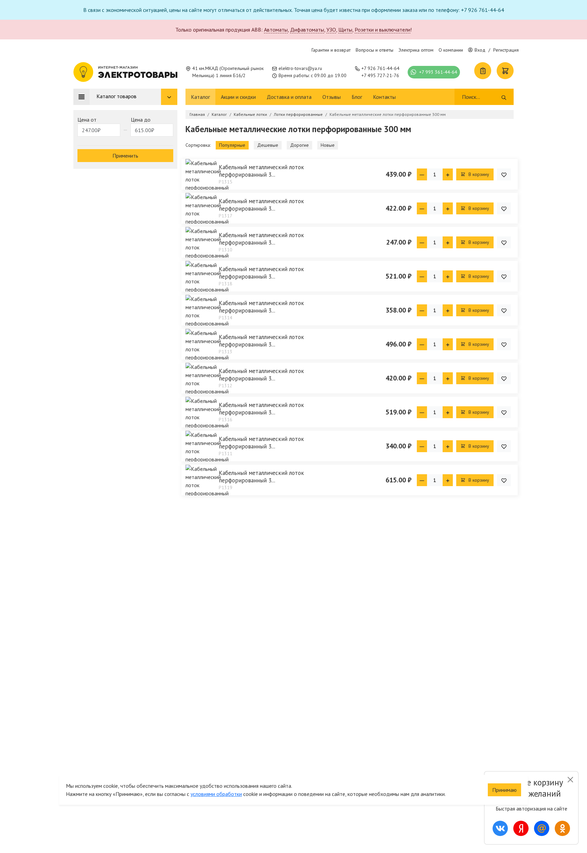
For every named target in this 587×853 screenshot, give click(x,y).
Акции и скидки (238, 96)
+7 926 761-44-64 (380, 68)
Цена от (86, 119)
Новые (328, 145)
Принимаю (504, 789)
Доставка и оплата (289, 96)
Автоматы (276, 29)
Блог (357, 96)
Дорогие (299, 145)
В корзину (478, 174)
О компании (451, 50)
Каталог (200, 96)
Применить (125, 155)
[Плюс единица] (448, 174)
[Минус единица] (422, 174)
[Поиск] (504, 97)
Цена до (140, 119)
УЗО (331, 29)
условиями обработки (216, 793)
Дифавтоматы (307, 29)
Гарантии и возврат (331, 50)
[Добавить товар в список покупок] (504, 174)
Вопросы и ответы (374, 50)
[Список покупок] (482, 70)
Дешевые (267, 145)
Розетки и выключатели (382, 29)
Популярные (232, 145)
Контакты (384, 96)
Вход (480, 50)
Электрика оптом (415, 50)
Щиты (345, 29)
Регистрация (506, 50)
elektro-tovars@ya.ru (300, 68)
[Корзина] (505, 70)
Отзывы (331, 96)
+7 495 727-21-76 (380, 75)
